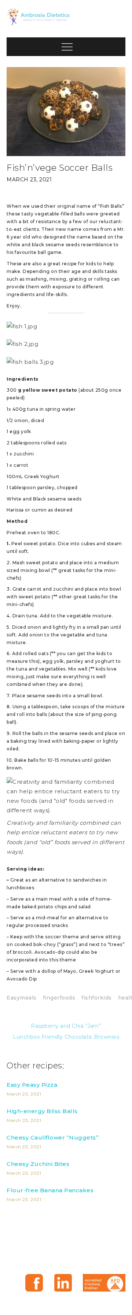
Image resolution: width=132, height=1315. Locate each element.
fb (34, 1283)
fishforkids (96, 997)
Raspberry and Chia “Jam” (66, 1026)
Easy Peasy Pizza (32, 1084)
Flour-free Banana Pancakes (50, 1190)
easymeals (22, 997)
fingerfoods (59, 997)
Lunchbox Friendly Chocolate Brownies (66, 1037)
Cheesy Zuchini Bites (38, 1163)
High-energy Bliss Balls (42, 1111)
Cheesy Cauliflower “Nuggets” (53, 1137)
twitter (63, 1283)
